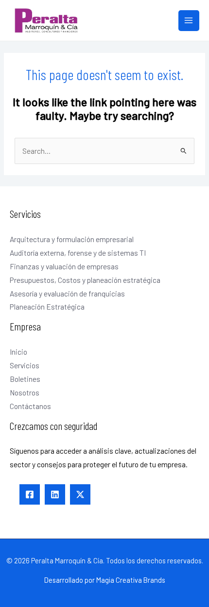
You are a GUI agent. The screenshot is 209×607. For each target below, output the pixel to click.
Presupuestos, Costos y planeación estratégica (85, 279)
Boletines (25, 378)
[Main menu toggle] (188, 20)
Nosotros (24, 392)
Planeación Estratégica (47, 306)
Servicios (24, 365)
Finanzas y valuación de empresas (64, 266)
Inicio (18, 351)
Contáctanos (30, 405)
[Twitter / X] (80, 494)
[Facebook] (29, 494)
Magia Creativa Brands (130, 579)
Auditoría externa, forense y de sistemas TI (78, 252)
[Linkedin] (55, 494)
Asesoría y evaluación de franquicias (67, 293)
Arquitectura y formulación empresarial (72, 239)
